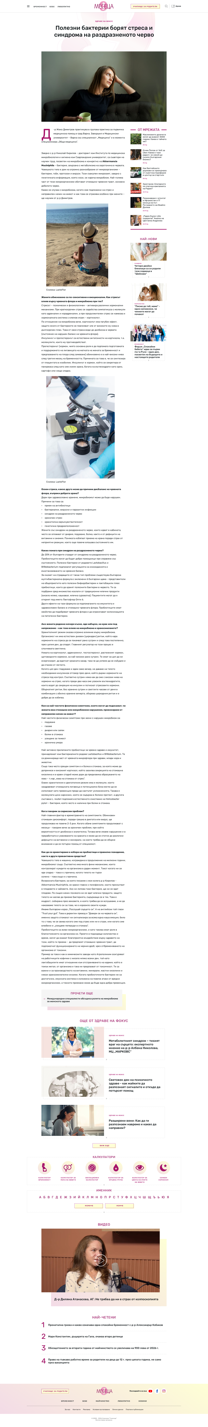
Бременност (139, 344)
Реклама (86, 1409)
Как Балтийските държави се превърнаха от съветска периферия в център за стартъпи (154, 171)
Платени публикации (134, 1409)
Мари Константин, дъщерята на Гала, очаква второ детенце (85, 1336)
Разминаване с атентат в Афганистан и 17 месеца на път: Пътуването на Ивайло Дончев (154, 202)
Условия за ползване (101, 1409)
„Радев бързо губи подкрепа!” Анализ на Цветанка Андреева (153, 218)
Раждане (138, 263)
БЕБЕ (84, 1401)
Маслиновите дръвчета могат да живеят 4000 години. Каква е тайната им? (154, 138)
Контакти (77, 1409)
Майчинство (139, 304)
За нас (67, 1409)
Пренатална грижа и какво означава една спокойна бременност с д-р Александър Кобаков (105, 1324)
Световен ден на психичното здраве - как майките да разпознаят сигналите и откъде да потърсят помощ (134, 1085)
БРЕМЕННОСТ (67, 1401)
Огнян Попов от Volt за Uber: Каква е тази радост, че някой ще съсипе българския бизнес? (154, 155)
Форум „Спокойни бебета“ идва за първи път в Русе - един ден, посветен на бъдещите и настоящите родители (148, 352)
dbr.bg (145, 145)
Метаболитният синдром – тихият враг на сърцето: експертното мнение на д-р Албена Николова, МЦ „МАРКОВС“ (134, 1046)
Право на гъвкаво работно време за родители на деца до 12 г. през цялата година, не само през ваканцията (104, 1361)
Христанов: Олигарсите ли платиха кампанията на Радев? (154, 186)
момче (120, 1206)
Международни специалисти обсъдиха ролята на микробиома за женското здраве (82, 1000)
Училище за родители (145, 7)
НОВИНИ (143, 1401)
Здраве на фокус (104, 21)
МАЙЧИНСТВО (102, 1401)
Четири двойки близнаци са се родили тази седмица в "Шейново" (148, 269)
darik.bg (145, 192)
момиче (89, 1206)
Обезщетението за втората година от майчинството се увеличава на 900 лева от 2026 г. (103, 1347)
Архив (178, 6)
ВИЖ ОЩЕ (105, 1146)
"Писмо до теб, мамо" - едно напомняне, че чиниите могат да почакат (147, 310)
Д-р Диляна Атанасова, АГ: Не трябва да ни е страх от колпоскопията (106, 1299)
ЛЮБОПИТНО (124, 1401)
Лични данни (117, 1409)
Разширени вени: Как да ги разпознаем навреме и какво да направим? (132, 1124)
